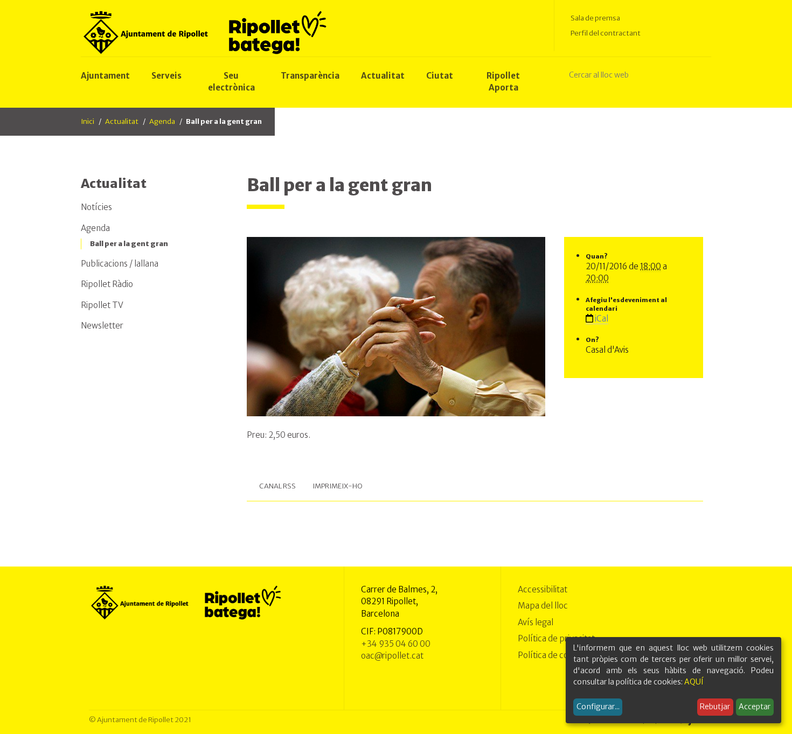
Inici (87, 121)
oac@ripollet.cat (392, 656)
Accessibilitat (542, 589)
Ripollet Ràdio (107, 284)
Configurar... (598, 706)
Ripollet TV (102, 305)
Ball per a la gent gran (129, 243)
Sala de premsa (595, 18)
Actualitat (121, 121)
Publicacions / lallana (119, 263)
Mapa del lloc (543, 605)
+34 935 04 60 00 (395, 644)
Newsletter (102, 325)
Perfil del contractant (606, 33)
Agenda (162, 121)
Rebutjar (715, 706)
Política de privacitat (556, 638)
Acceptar (754, 706)
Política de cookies (553, 655)
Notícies (96, 207)
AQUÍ (694, 682)
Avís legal (535, 622)
